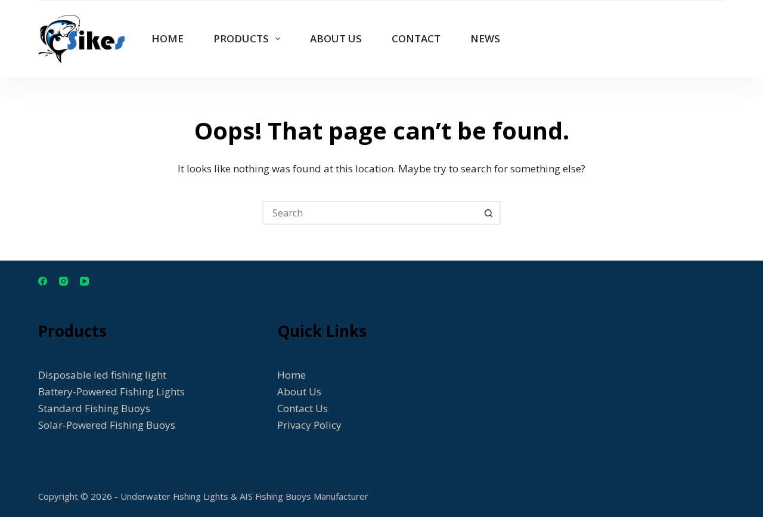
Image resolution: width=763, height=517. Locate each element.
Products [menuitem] (241, 38)
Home (291, 375)
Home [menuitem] (167, 38)
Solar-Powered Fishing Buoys (106, 425)
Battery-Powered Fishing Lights (111, 391)
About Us (299, 391)
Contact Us (302, 408)
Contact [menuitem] (416, 38)
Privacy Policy (309, 425)
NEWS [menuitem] (485, 38)
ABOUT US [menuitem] (336, 38)
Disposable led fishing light (102, 375)
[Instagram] (63, 281)
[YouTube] (84, 281)
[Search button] (489, 213)
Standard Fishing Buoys (94, 408)
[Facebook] (42, 281)
